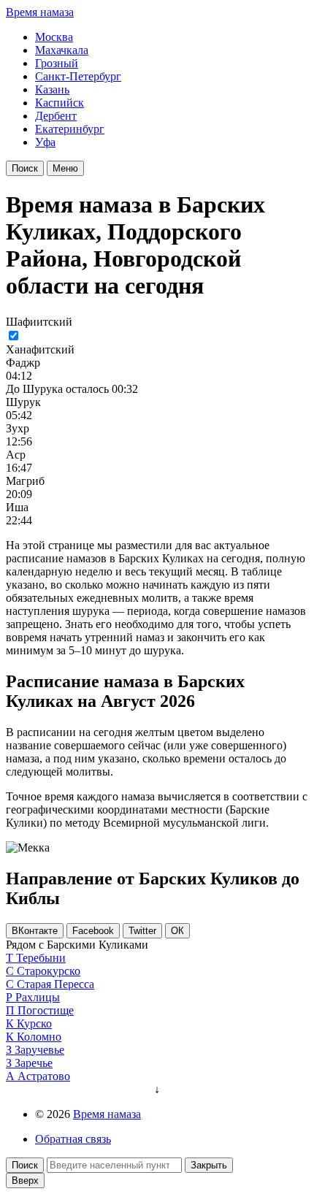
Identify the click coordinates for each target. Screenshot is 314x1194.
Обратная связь (73, 1139)
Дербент (56, 116)
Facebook (93, 930)
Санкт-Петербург (78, 76)
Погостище (46, 1010)
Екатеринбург (69, 129)
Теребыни (41, 958)
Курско (34, 1023)
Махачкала (61, 50)
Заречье (34, 1063)
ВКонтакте (35, 930)
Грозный (56, 63)
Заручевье (39, 1050)
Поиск (25, 168)
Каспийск (59, 102)
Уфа (45, 142)
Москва (54, 37)
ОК (177, 930)
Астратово (44, 1076)
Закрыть (209, 1165)
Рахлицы (37, 997)
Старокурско (48, 971)
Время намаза (40, 12)
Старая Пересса (55, 984)
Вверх (25, 1180)
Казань (52, 89)
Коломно (39, 1036)
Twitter (142, 930)
